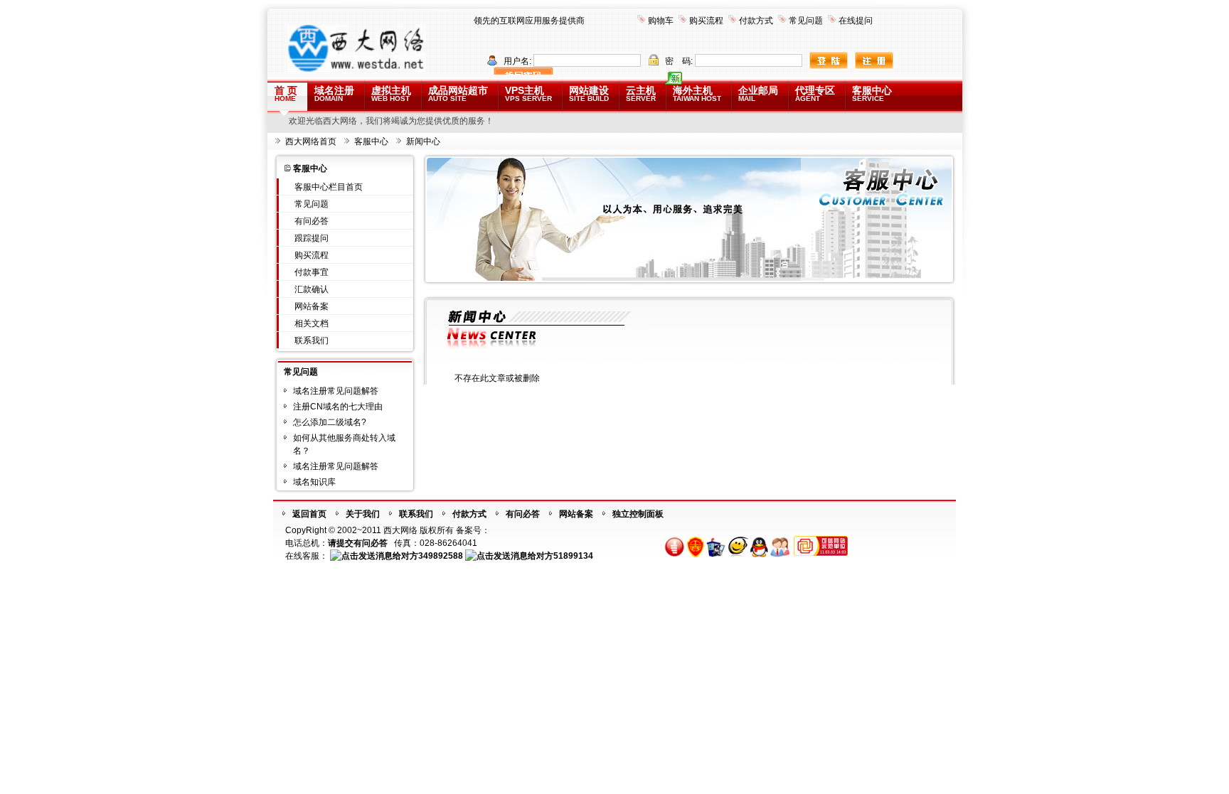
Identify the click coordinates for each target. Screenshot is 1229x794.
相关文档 (311, 323)
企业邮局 (758, 93)
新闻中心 (423, 141)
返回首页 (309, 514)
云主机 (641, 93)
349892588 (440, 556)
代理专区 (815, 93)
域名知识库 (314, 482)
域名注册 (334, 93)
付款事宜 (311, 272)
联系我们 (311, 340)
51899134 (573, 556)
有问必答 (311, 221)
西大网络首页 (310, 141)
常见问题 (806, 21)
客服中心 (872, 93)
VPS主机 (528, 93)
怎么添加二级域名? (329, 422)
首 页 (286, 93)
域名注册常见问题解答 (335, 391)
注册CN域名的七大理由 (338, 407)
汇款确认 (311, 289)
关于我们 (363, 514)
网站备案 (311, 306)
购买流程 (706, 21)
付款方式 (756, 21)
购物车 (661, 21)
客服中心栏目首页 (328, 187)
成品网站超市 (458, 93)
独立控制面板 (638, 514)
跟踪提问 (311, 238)
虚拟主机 (391, 93)
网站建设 (589, 93)
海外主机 (697, 93)
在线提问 (856, 21)
